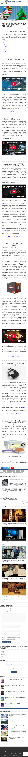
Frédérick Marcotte (6, 28)
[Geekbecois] (14, 2)
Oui (14, 669)
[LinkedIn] (11, 753)
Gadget (4, 44)
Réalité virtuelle (6, 49)
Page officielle (11, 236)
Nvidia (15, 472)
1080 (6, 230)
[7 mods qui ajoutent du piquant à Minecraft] (4, 721)
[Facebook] (8, 753)
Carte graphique (6, 46)
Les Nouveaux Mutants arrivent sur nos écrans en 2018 (18, 502)
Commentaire (5, 611)
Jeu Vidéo (3, 472)
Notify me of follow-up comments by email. (12, 637)
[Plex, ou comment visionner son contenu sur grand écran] (4, 739)
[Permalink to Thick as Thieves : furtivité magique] (2, 704)
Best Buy (3, 652)
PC (18, 472)
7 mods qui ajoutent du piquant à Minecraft (17, 719)
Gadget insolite (6, 51)
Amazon (20, 112)
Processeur (5, 47)
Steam (15, 112)
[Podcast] (20, 753)
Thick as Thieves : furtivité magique (12, 703)
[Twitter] (10, 753)
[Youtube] (13, 753)
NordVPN (3, 656)
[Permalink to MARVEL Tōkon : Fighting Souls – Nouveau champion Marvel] (2, 680)
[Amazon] (19, 753)
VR (21, 472)
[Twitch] (17, 753)
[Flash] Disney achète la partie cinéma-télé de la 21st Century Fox (10, 499)
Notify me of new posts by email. (10, 639)
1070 (3, 230)
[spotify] (15, 753)
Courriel (3, 628)
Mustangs (4, 203)
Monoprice (3, 654)
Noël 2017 (10, 472)
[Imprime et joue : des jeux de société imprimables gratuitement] (4, 727)
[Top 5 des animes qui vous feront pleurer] (4, 733)
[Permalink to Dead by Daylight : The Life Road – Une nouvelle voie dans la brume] (2, 692)
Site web (3, 633)
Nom (3, 624)
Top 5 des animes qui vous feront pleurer (17, 731)
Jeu (3, 42)
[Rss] (7, 753)
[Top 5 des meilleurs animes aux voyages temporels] (4, 716)
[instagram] (14, 753)
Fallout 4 (24, 407)
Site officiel (8, 112)
